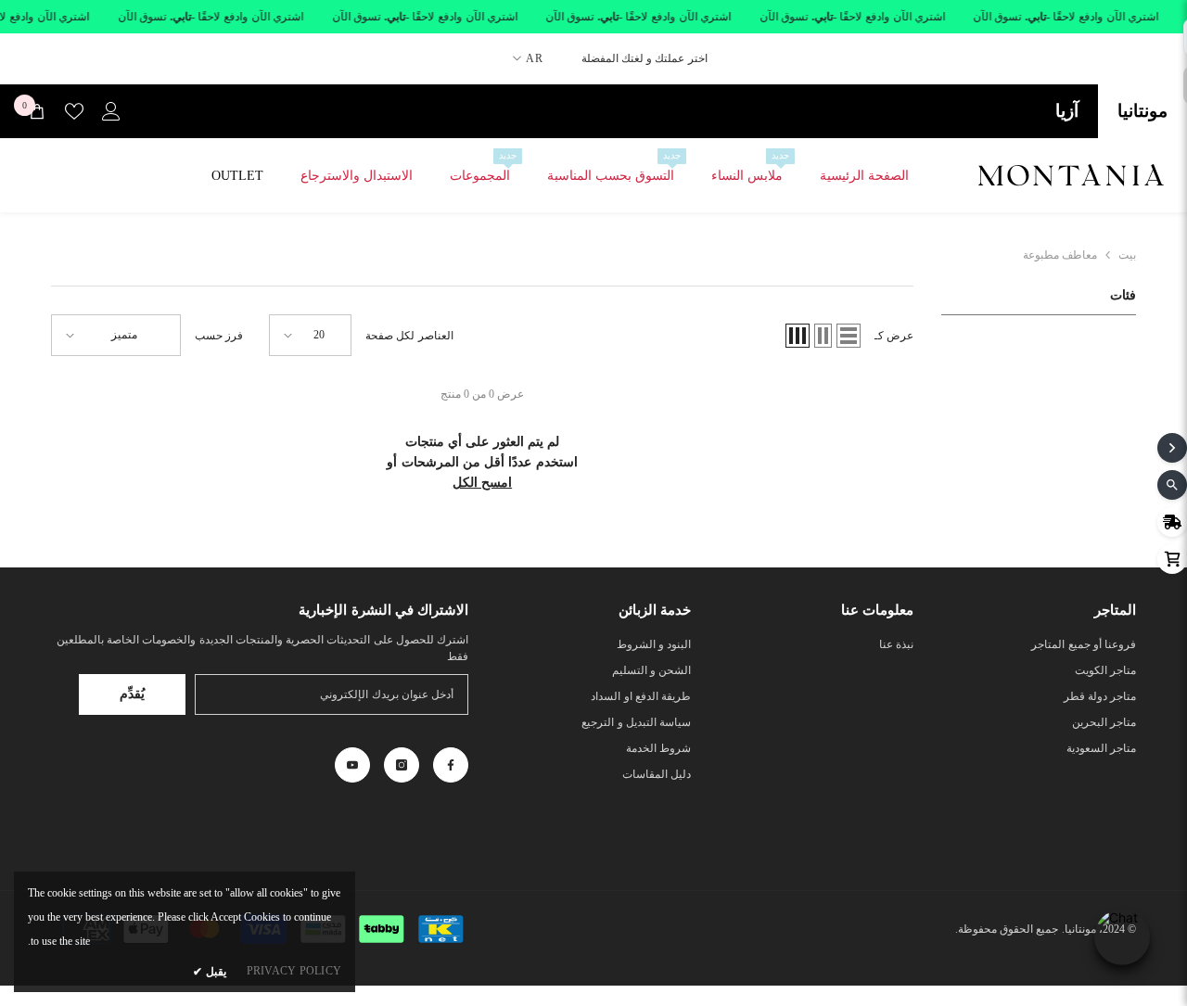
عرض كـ (893, 335)
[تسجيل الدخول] (111, 111)
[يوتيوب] (352, 765)
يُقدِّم (132, 694)
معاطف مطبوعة (1060, 254)
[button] (848, 336)
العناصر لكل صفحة (409, 335)
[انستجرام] (401, 765)
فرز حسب (219, 335)
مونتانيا (1142, 111)
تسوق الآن (997, 16)
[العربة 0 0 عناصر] (37, 111)
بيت (1127, 254)
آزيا (1067, 111)
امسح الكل (482, 483)
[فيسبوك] (450, 765)
